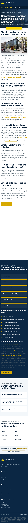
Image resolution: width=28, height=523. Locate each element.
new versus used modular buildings (13, 364)
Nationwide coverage (5, 492)
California (11, 7)
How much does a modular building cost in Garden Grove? (12, 395)
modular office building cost (11, 344)
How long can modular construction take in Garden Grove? (12, 402)
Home (2, 7)
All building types (4, 479)
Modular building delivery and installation (15, 117)
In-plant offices (6, 305)
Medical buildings (4, 477)
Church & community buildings (11, 293)
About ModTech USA (5, 491)
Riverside (4, 431)
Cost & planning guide (5, 487)
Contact (2, 494)
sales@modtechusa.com (6, 502)
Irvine (16, 435)
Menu (25, 3)
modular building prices (11, 140)
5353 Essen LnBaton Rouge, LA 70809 (5, 505)
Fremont (4, 439)
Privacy (25, 514)
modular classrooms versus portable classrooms (12, 350)
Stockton (17, 431)
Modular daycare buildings (9, 299)
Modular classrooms (8, 282)
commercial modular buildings (13, 76)
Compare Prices (6, 204)
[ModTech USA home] (8, 3)
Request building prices (5, 507)
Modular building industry (6, 489)
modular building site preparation (16, 114)
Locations (6, 7)
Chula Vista (4, 435)
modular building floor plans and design (11, 77)
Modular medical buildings (9, 288)
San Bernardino (18, 439)
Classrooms (3, 475)
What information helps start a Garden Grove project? (12, 408)
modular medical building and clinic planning (11, 355)
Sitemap (21, 514)
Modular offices (6, 276)
